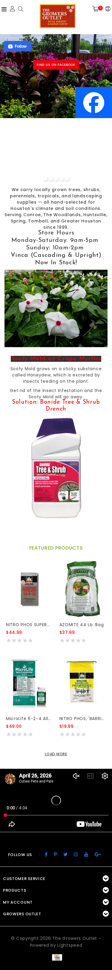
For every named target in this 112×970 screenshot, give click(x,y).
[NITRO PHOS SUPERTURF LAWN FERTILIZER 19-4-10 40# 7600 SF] (29, 588)
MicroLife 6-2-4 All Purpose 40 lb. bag (29, 719)
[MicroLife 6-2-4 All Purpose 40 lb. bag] (29, 682)
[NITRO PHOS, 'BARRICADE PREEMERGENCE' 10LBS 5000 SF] (82, 682)
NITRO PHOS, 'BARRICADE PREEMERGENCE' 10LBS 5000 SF (82, 719)
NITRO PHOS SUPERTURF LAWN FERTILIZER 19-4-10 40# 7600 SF (29, 625)
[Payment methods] (56, 957)
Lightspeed (69, 945)
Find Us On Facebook (56, 64)
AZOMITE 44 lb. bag (81, 625)
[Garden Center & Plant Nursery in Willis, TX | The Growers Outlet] (58, 16)
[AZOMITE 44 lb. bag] (82, 588)
